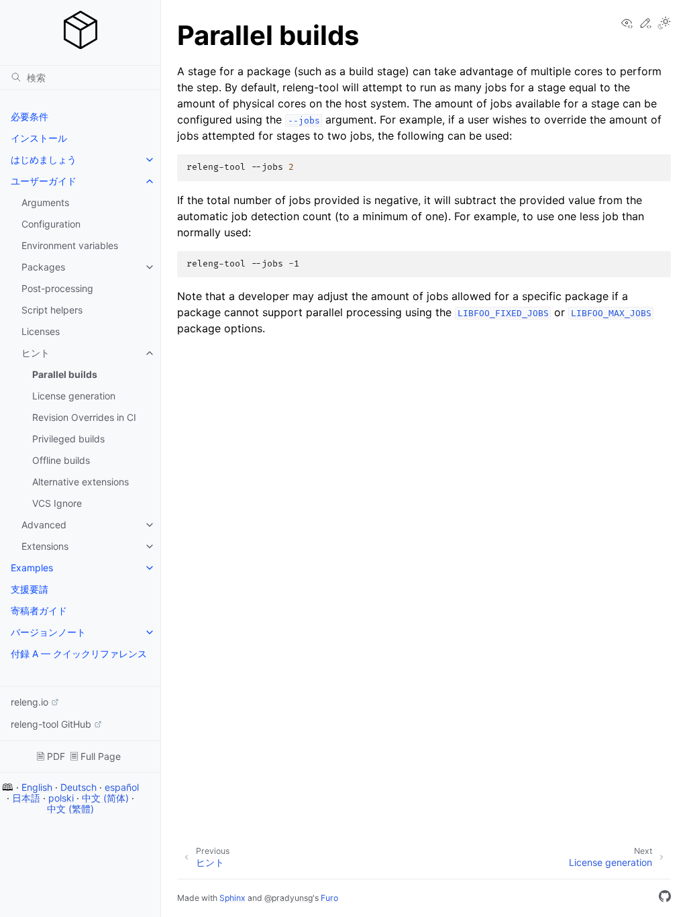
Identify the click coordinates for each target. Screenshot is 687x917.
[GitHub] (665, 898)
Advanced (43, 524)
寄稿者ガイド (39, 610)
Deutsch (78, 787)
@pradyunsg (288, 898)
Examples (32, 567)
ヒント (35, 352)
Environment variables (69, 245)
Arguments (45, 202)
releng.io (29, 702)
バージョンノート (48, 632)
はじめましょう (43, 159)
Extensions (44, 546)
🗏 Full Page (95, 756)
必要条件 (29, 116)
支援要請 (29, 589)
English (36, 787)
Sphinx (232, 898)
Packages (43, 267)
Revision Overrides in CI (84, 417)
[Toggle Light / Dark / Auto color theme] (664, 24)
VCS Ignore (57, 503)
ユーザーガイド (43, 181)
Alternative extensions (80, 481)
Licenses (40, 331)
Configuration (51, 224)
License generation (73, 395)
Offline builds (61, 460)
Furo (329, 898)
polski (61, 798)
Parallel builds (64, 374)
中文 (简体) (105, 798)
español (122, 787)
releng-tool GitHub (51, 724)
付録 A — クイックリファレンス (79, 653)
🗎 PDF (51, 756)
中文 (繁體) (70, 808)
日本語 (26, 798)
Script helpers (52, 310)
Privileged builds (68, 438)
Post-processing (57, 288)
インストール (39, 138)
